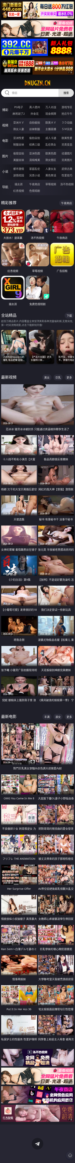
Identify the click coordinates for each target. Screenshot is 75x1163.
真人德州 (34, 107)
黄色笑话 (50, 175)
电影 (5, 141)
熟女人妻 (18, 129)
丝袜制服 (34, 129)
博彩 (5, 110)
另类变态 (67, 144)
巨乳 (58, 377)
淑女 (58, 717)
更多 (69, 377)
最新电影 (9, 716)
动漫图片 (67, 153)
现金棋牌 (50, 113)
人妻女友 (50, 169)
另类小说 (34, 175)
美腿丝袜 (18, 160)
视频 (5, 125)
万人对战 (50, 107)
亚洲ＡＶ (18, 122)
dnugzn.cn (37, 83)
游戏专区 (67, 107)
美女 (47, 377)
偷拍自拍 (34, 138)
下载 (69, 315)
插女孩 (19, 184)
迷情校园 (18, 175)
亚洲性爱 (18, 138)
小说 (5, 171)
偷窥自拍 (18, 153)
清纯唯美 (34, 160)
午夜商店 (34, 184)
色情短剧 (34, 191)
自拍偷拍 (34, 122)
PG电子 (18, 107)
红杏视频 (18, 191)
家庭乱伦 (34, 169)
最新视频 (9, 377)
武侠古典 (67, 169)
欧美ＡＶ (50, 122)
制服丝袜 (18, 144)
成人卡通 (50, 138)
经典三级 (34, 144)
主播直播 (50, 129)
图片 (5, 156)
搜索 (66, 93)
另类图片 (67, 160)
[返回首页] (70, 1155)
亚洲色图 (34, 153)
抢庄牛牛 (67, 113)
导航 (5, 187)
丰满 (47, 717)
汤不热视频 (67, 184)
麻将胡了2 (18, 113)
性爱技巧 (67, 175)
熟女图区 (50, 160)
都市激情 (18, 169)
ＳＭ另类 (67, 129)
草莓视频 (50, 184)
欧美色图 (50, 153)
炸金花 (35, 113)
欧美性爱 (67, 138)
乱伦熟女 (50, 144)
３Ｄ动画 (67, 122)
